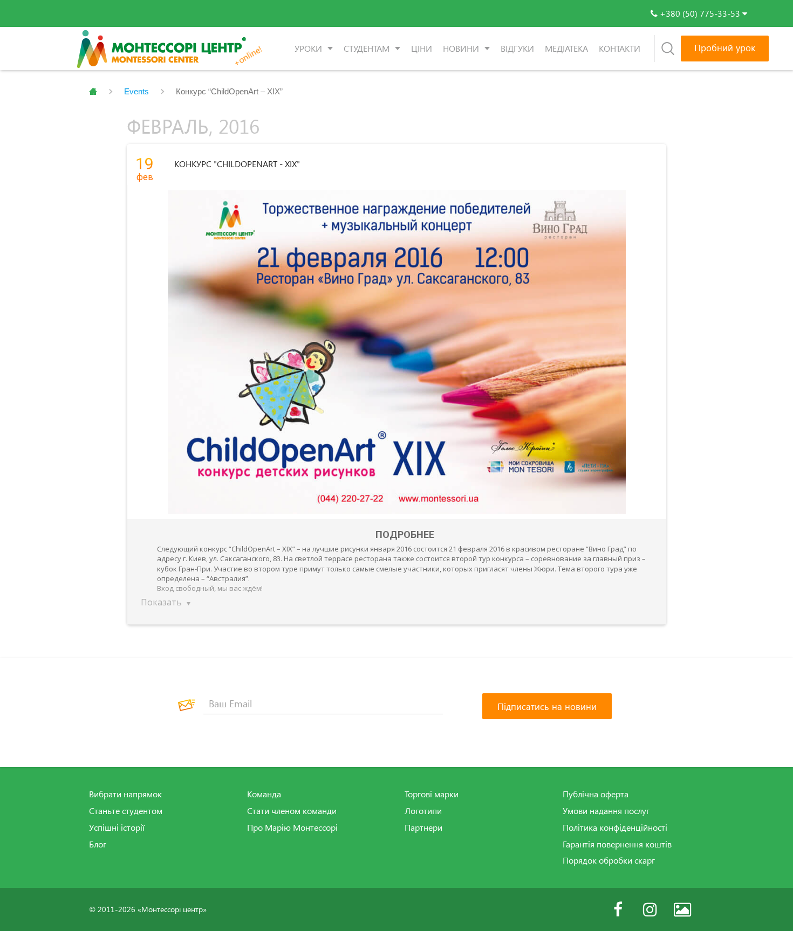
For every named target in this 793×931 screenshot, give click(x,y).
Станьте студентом (125, 811)
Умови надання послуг (606, 811)
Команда (264, 794)
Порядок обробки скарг (609, 860)
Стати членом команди (292, 811)
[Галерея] (682, 909)
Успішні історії (117, 827)
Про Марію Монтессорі (292, 827)
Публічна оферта (595, 794)
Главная (93, 91)
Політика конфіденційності (615, 827)
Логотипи (423, 811)
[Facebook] (617, 909)
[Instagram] (650, 909)
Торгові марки (432, 794)
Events (136, 91)
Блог (97, 844)
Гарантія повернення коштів (617, 844)
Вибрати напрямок (125, 794)
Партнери (423, 827)
